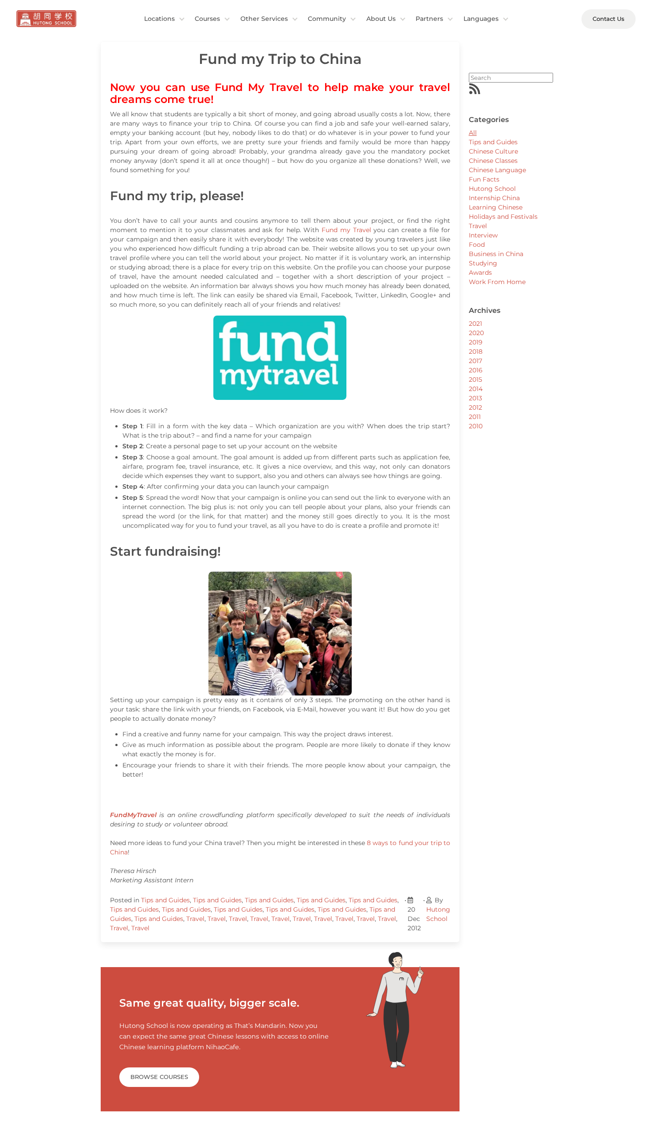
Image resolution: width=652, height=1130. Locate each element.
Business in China (496, 254)
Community (327, 19)
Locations (159, 19)
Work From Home (497, 282)
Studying (483, 263)
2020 (476, 333)
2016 (476, 370)
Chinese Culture (493, 151)
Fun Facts (484, 179)
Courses (207, 19)
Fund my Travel (346, 230)
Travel (195, 919)
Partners (429, 19)
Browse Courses (159, 1076)
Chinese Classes (493, 161)
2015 (475, 379)
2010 (476, 426)
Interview (483, 235)
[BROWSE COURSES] (159, 1066)
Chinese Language (497, 170)
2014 (476, 389)
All (473, 133)
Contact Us (609, 18)
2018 (476, 352)
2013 (475, 398)
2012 (475, 407)
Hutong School (492, 189)
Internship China (494, 198)
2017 (475, 361)
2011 (475, 417)
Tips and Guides (165, 900)
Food (477, 245)
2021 (475, 324)
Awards (480, 273)
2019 (476, 342)
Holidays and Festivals (503, 217)
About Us (381, 19)
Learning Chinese (495, 207)
